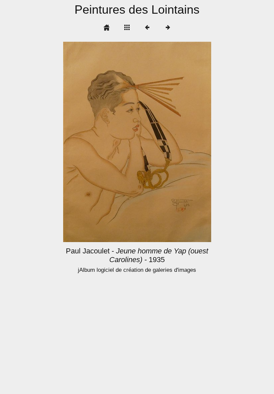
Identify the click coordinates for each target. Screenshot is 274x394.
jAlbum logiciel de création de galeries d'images (137, 270)
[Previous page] (92, 142)
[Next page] (166, 142)
